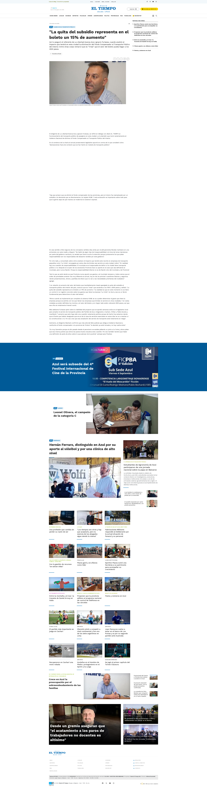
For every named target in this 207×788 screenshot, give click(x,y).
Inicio (51, 760)
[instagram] (156, 1)
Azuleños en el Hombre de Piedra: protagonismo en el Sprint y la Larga (88, 664)
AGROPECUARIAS (98, 15)
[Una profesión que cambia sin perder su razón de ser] (61, 518)
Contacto (137, 768)
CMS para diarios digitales (151, 783)
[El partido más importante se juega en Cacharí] (61, 617)
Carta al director (140, 762)
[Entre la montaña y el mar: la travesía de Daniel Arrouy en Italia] (61, 584)
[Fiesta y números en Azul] (117, 584)
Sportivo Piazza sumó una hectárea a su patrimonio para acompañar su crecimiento (146, 25)
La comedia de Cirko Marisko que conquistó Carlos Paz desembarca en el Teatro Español (141, 694)
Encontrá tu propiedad (63, 1)
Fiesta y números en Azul (142, 50)
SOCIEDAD (68, 15)
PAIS (121, 15)
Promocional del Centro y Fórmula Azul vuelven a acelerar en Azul (141, 677)
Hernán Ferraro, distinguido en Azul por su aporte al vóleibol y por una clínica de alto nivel (82, 449)
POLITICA (106, 15)
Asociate (149, 9)
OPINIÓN (90, 15)
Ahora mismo (54, 15)
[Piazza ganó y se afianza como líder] (89, 551)
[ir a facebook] (102, 783)
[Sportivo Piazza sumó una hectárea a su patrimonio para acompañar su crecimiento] (117, 551)
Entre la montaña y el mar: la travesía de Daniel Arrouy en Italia (145, 40)
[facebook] (147, 1)
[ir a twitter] (106, 783)
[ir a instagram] (113, 783)
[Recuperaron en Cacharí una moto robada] (61, 650)
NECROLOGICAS (53, 770)
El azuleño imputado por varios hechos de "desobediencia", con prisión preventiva (134, 503)
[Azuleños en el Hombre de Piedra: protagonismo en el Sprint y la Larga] (89, 650)
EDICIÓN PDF (137, 15)
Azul (91, 1)
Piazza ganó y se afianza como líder (146, 46)
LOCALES (61, 15)
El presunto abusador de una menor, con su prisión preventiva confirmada (140, 685)
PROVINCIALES (115, 15)
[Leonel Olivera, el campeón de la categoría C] (122, 414)
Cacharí (97, 1)
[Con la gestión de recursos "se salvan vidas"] (61, 551)
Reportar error (139, 765)
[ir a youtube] (110, 783)
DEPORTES (75, 15)
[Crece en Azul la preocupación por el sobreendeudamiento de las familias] (107, 686)
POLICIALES (83, 15)
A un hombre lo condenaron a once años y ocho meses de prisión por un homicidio (133, 494)
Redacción (138, 760)
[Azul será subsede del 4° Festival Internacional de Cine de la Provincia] (122, 367)
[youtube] (153, 1)
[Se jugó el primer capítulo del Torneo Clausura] (117, 650)
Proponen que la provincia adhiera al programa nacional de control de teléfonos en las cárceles (146, 33)
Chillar (113, 1)
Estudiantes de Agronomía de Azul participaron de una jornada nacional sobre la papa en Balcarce (140, 467)
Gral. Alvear (105, 1)
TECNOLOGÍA (127, 15)
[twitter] (150, 1)
